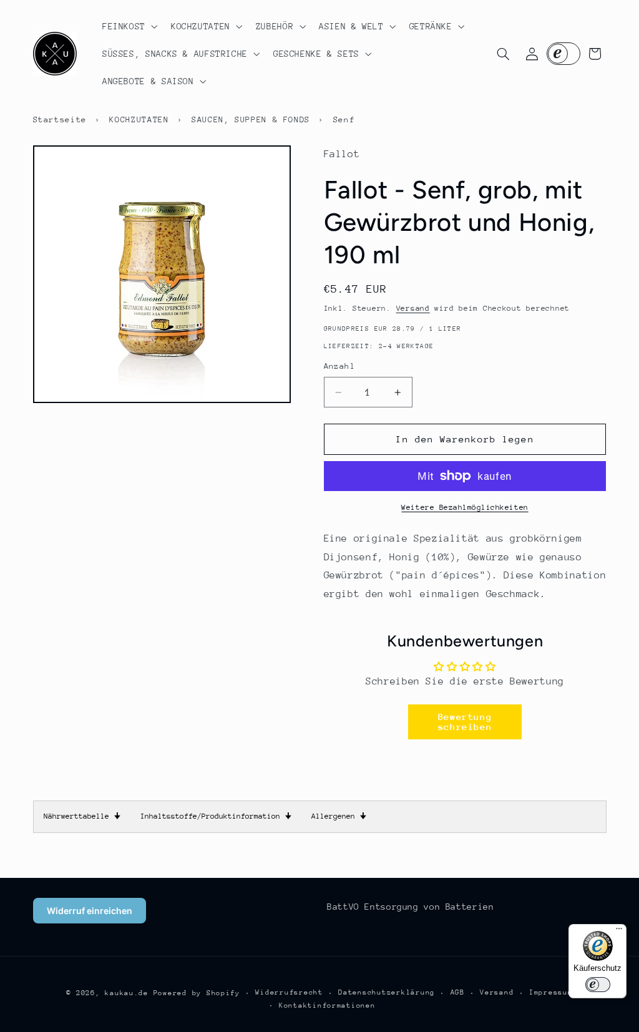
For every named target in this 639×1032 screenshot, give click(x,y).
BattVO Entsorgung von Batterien (410, 907)
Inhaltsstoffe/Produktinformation (215, 816)
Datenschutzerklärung (386, 992)
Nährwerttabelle (82, 816)
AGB (458, 992)
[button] (128, 26)
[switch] (597, 984)
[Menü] (619, 931)
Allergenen (338, 816)
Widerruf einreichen (89, 910)
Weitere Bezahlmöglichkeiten (464, 507)
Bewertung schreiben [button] (465, 721)
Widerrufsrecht (289, 992)
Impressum (551, 992)
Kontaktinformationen (327, 1005)
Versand (413, 308)
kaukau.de (127, 993)
